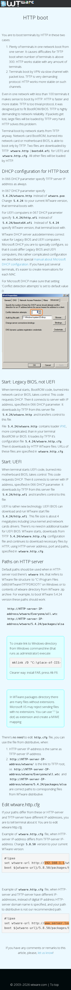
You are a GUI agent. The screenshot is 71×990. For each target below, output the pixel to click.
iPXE (63, 426)
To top (55, 984)
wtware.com (39, 984)
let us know (45, 953)
